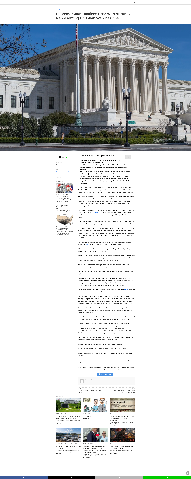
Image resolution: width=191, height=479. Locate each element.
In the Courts (75, 6)
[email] (119, 477)
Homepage (58, 6)
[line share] (66, 157)
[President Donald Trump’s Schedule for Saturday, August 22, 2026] (68, 405)
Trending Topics (67, 6)
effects (126, 289)
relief (87, 244)
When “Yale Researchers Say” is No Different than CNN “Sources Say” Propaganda (122, 418)
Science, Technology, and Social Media (66, 443)
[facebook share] (57, 157)
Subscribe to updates (106, 374)
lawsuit (96, 212)
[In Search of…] (95, 405)
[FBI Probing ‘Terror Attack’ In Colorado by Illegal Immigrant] (65, 188)
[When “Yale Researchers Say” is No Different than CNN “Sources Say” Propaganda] (122, 405)
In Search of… (88, 416)
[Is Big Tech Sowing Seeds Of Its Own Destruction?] (68, 435)
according (110, 267)
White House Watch (61, 413)
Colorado (58, 173)
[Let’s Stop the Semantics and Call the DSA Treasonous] (122, 435)
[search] (134, 2)
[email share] (63, 157)
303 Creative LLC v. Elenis (62, 171)
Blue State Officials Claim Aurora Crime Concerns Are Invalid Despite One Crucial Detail (64, 228)
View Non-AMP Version (97, 468)
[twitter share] (60, 157)
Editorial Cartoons (88, 413)
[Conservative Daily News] (95, 2)
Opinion (112, 413)
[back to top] (188, 473)
